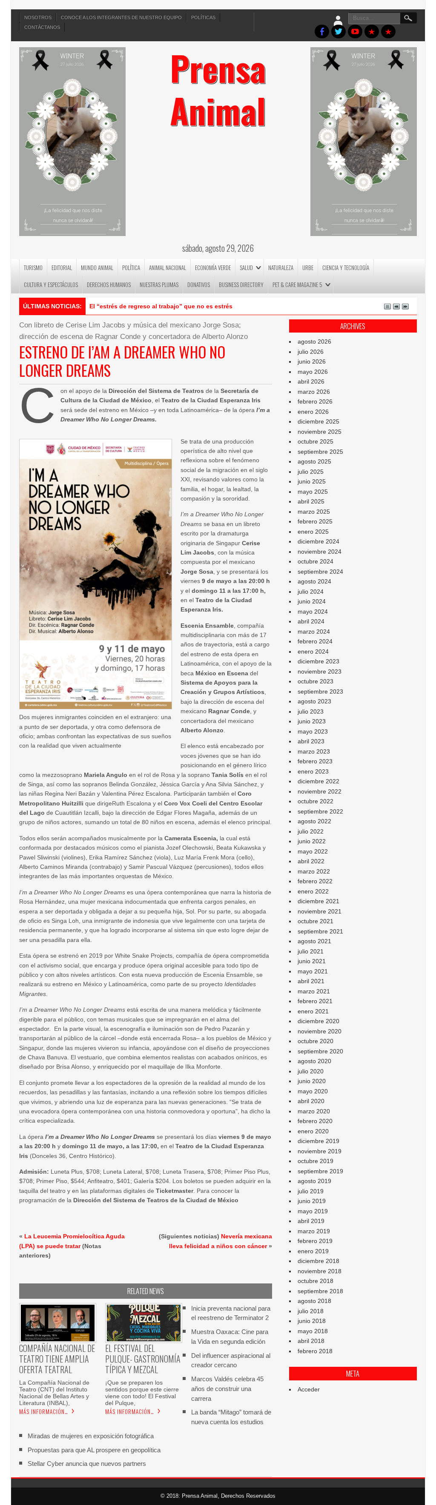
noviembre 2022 (319, 791)
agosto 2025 (314, 461)
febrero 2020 (315, 1121)
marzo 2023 (314, 751)
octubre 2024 (315, 561)
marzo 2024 (314, 631)
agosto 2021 (314, 941)
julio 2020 (311, 1071)
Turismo (33, 267)
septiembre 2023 (320, 691)
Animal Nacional (167, 267)
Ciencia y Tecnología (345, 267)
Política (131, 267)
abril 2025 (311, 501)
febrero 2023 (315, 761)
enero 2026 (313, 411)
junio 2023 (312, 721)
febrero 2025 (315, 521)
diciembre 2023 (318, 661)
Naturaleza (280, 267)
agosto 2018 (314, 1300)
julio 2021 (311, 951)
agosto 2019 (314, 1181)
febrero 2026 (315, 401)
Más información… (43, 1411)
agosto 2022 (314, 821)
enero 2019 (313, 1251)
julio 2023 (311, 711)
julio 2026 (311, 351)
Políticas (203, 17)
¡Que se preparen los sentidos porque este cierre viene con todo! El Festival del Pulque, (142, 1392)
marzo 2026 (314, 391)
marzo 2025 (314, 511)
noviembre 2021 (319, 911)
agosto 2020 (314, 1061)
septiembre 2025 (320, 451)
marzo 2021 (314, 991)
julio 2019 (311, 1191)
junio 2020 (312, 1081)
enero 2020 (313, 1131)
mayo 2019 (313, 1211)
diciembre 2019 (318, 1141)
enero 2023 (313, 771)
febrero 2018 (315, 1351)
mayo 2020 (313, 1091)
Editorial (62, 267)
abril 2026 (311, 381)
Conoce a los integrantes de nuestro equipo (121, 17)
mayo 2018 (313, 1331)
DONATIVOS (198, 284)
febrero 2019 (315, 1241)
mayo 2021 (313, 971)
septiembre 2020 (320, 1051)
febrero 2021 (315, 1001)
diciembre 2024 (318, 541)
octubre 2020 (315, 1041)
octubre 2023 (315, 681)
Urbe (307, 267)
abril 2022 (311, 861)
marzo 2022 (314, 871)
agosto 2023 (314, 701)
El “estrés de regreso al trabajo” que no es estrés (160, 306)
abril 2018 (311, 1340)
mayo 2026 (313, 371)
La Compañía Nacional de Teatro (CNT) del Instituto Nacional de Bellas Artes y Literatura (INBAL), (54, 1392)
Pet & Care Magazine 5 (297, 284)
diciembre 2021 (318, 901)
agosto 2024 (314, 581)
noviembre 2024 (319, 551)
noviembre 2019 (319, 1151)
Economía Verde (213, 267)
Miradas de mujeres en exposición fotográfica (91, 1436)
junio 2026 (312, 361)
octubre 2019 (315, 1161)
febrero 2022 (315, 881)
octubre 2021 (315, 921)
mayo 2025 (313, 491)
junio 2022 (312, 841)
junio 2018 (312, 1320)
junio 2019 (312, 1201)
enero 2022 (313, 891)
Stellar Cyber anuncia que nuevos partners (87, 1463)
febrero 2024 (315, 641)
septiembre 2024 (320, 571)
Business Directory (241, 284)
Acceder (309, 1389)
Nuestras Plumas (159, 284)
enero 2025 (313, 531)
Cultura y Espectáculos (51, 284)
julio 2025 (311, 471)
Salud (246, 267)
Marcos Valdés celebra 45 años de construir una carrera (227, 1388)
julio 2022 (311, 831)
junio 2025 (312, 481)
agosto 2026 (314, 341)
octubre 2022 (315, 801)
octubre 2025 (315, 441)
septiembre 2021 (320, 931)
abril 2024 (311, 621)
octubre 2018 (315, 1280)
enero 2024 (313, 651)
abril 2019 (311, 1221)
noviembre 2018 (319, 1271)
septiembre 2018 (320, 1291)
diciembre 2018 (318, 1260)
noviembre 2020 (319, 1031)
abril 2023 (311, 741)
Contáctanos (42, 27)
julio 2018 (311, 1311)
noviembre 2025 (319, 431)
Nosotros (38, 17)
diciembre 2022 (318, 781)
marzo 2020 (314, 1111)
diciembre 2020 (318, 1021)
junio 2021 (312, 961)
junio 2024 (312, 601)
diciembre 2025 (318, 421)
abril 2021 (311, 981)
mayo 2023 (313, 731)
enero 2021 (313, 1011)
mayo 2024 (313, 611)
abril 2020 (311, 1101)
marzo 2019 (314, 1231)
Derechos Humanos (109, 284)
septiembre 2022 (320, 811)
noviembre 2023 (319, 671)
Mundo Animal (97, 267)
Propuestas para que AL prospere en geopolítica (94, 1450)
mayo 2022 (313, 851)
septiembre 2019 (320, 1171)
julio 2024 (311, 591)
